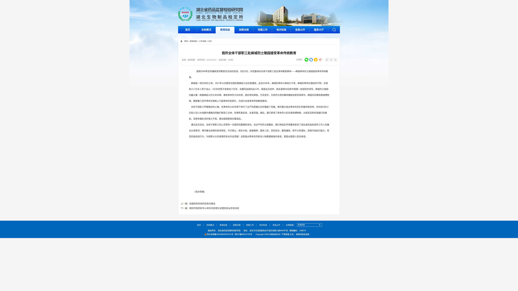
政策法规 (244, 29)
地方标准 (281, 29)
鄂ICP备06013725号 (243, 234)
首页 (187, 29)
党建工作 (262, 29)
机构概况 (206, 29)
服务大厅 (319, 29)
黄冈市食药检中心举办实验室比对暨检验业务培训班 (214, 208)
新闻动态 (225, 29)
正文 (210, 41)
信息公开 (300, 29)
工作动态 (202, 41)
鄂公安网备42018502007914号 (220, 234)
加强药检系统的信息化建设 (202, 203)
